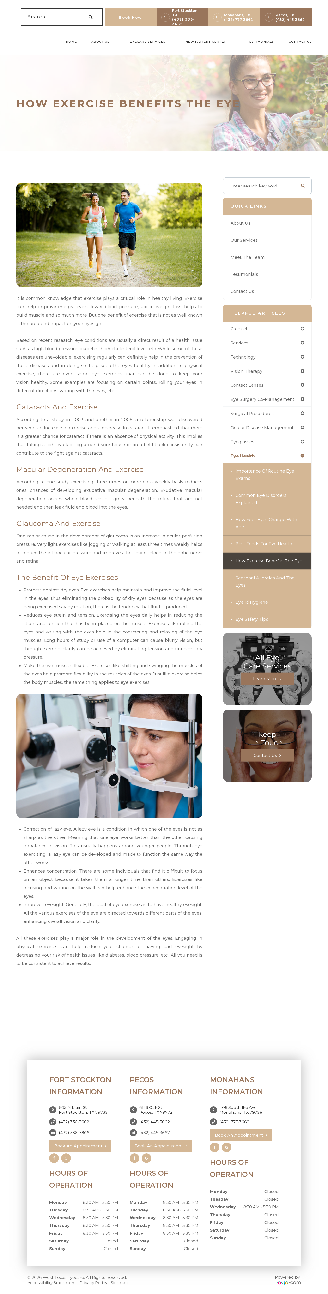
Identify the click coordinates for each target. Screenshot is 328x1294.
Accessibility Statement (51, 1282)
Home (71, 41)
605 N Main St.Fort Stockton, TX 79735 (83, 1110)
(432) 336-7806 (74, 1132)
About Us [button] (100, 41)
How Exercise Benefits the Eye (269, 560)
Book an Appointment (78, 1145)
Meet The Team (248, 257)
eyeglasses (242, 441)
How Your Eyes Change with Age (266, 523)
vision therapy (246, 371)
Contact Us (300, 41)
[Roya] (289, 1283)
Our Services (244, 240)
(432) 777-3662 (238, 19)
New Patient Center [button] (206, 41)
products (240, 328)
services (239, 342)
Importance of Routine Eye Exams (265, 475)
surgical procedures (252, 413)
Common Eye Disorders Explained (261, 499)
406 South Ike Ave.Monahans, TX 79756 (240, 1110)
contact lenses (247, 385)
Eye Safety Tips (252, 619)
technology (243, 357)
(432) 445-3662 (290, 19)
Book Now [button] (130, 17)
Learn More (265, 678)
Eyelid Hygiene (252, 602)
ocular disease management (262, 427)
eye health (243, 455)
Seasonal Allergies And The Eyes (265, 581)
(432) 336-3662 (74, 1121)
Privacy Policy (93, 1282)
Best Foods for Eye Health (264, 543)
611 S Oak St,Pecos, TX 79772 (155, 1110)
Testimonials (260, 41)
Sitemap (119, 1282)
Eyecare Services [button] (147, 41)
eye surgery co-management (262, 399)
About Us (240, 223)
